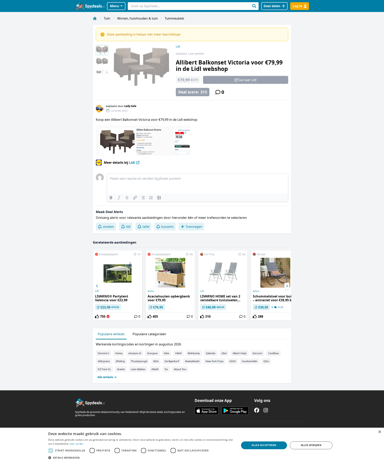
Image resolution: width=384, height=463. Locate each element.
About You (180, 369)
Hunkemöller (249, 361)
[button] (141, 457)
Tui (166, 369)
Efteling (120, 361)
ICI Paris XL (104, 369)
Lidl (178, 46)
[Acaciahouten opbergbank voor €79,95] (170, 285)
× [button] (379, 431)
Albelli (154, 369)
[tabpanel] (192, 359)
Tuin (107, 18)
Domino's (103, 353)
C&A (224, 353)
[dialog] (192, 445)
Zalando (210, 353)
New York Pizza (214, 361)
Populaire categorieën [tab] (149, 334)
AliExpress (104, 361)
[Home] (95, 18)
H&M (178, 353)
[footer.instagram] (265, 410)
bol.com (257, 353)
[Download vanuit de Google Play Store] (235, 411)
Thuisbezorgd (139, 361)
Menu (114, 6)
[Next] (286, 286)
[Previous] (97, 286)
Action (151, 291)
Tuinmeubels (174, 18)
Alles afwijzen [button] (311, 445)
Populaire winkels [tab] (111, 334)
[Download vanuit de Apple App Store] (207, 411)
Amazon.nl (134, 353)
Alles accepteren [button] (264, 445)
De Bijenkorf (172, 361)
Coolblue (273, 353)
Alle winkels (105, 377)
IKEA (156, 361)
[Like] (97, 316)
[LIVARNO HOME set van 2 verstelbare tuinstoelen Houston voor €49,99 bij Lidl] (222, 285)
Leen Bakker (138, 369)
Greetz (121, 369)
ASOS (232, 361)
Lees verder (76, 443)
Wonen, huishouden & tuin (137, 18)
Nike (166, 353)
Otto (266, 361)
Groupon (152, 353)
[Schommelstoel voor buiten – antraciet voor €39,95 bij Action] (275, 285)
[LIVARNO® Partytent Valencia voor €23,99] (117, 285)
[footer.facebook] (256, 410)
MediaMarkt (192, 361)
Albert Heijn (240, 353)
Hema (118, 353)
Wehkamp (194, 353)
